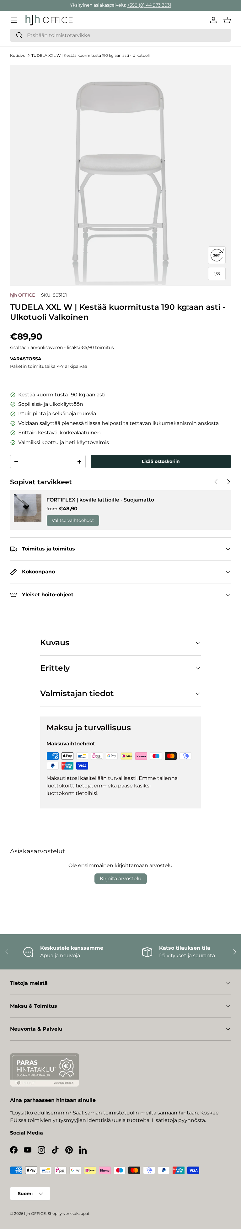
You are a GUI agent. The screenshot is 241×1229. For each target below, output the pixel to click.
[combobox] (120, 35)
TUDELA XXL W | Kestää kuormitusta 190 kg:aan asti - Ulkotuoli (90, 55)
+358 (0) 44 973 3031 (149, 5)
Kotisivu (17, 55)
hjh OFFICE (22, 295)
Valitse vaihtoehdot (73, 520)
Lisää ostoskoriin (161, 461)
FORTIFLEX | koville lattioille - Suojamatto (100, 500)
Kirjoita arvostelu (121, 879)
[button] (227, 20)
